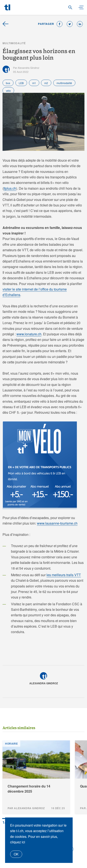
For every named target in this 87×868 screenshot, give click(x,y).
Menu (79, 7)
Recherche (70, 7)
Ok (16, 854)
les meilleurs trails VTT (63, 574)
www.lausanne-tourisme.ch (57, 523)
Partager (46, 24)
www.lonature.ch (28, 334)
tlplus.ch (10, 188)
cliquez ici (17, 842)
